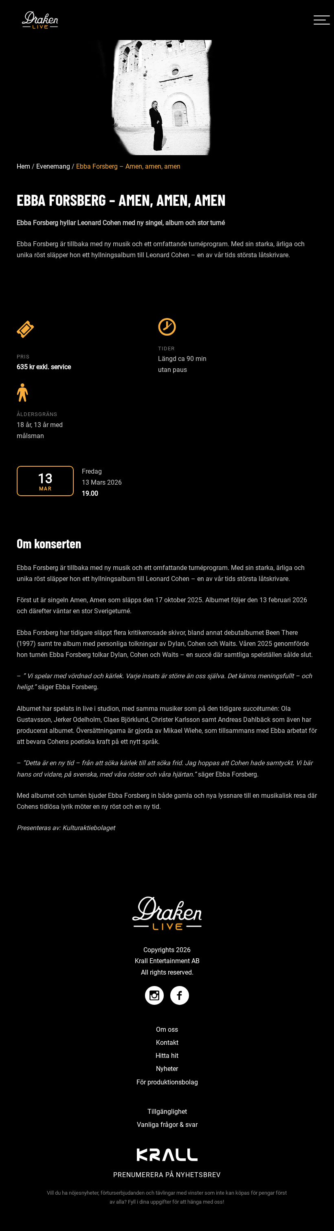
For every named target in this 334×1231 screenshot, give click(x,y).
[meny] (322, 20)
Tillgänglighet (167, 1111)
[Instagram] (154, 992)
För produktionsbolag (167, 1082)
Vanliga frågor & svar (167, 1125)
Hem (23, 166)
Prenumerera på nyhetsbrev (167, 1175)
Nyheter (167, 1069)
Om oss (167, 1029)
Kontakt (167, 1042)
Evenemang (53, 166)
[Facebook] (177, 992)
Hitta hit (167, 1056)
